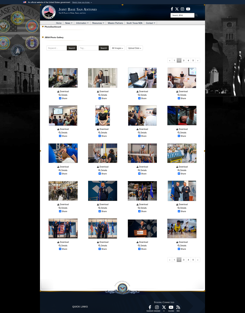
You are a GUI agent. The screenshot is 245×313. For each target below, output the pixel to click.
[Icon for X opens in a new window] (177, 8)
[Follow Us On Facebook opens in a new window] (149, 308)
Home (59, 23)
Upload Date (134, 48)
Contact (149, 23)
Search (72, 48)
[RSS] (178, 308)
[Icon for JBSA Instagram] (156, 308)
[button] (82, 2)
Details (64, 94)
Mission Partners (115, 23)
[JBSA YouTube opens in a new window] (188, 8)
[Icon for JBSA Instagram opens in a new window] (182, 8)
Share (64, 98)
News (67, 23)
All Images (117, 48)
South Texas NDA (134, 23)
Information (81, 23)
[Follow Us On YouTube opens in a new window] (171, 308)
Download (64, 91)
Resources (97, 23)
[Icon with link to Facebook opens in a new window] (172, 8)
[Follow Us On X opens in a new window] (164, 308)
